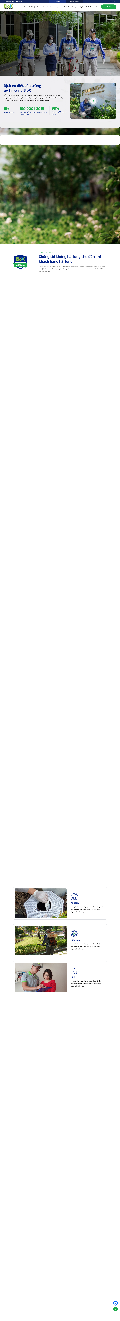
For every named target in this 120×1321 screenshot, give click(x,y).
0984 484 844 (17, 2)
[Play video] (93, 101)
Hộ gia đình (57, 1)
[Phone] (115, 1309)
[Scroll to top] (115, 1316)
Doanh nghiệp (74, 1)
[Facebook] (115, 1303)
